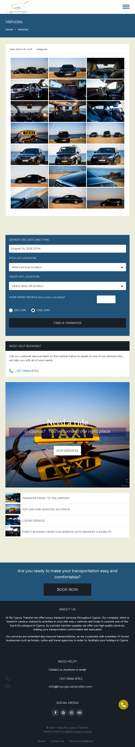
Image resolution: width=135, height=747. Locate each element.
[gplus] (63, 712)
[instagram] (71, 712)
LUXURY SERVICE (33, 520)
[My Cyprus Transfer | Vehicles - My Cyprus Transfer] (19, 7)
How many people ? (37, 297)
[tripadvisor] (79, 712)
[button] (123, 705)
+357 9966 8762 (27, 371)
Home (9, 29)
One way (43, 310)
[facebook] (55, 712)
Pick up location (22, 258)
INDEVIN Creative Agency (78, 731)
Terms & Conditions (81, 741)
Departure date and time (29, 239)
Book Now (67, 589)
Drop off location (24, 276)
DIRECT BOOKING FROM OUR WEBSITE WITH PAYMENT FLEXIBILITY (66, 532)
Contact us (57, 741)
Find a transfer (67, 323)
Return (20, 310)
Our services (67, 450)
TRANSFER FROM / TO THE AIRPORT (45, 498)
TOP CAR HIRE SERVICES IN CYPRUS (46, 509)
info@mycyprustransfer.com (70, 686)
